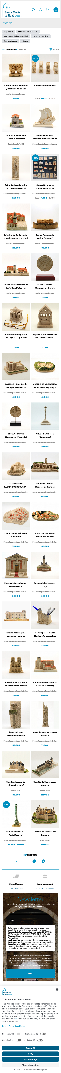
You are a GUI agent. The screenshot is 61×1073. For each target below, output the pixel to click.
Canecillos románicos (45, 85)
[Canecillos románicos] (45, 68)
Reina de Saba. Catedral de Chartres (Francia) (16, 186)
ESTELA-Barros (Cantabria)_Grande (45, 286)
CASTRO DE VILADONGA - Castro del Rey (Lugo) (45, 385)
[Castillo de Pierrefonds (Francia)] (45, 814)
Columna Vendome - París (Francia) (16, 833)
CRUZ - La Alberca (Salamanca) (45, 435)
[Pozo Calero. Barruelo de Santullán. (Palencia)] (16, 267)
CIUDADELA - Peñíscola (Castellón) (16, 535)
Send (30, 973)
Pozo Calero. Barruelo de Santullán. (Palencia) (16, 286)
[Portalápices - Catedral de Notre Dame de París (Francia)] (16, 665)
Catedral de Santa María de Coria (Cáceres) (44, 684)
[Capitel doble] (16, 68)
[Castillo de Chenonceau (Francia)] (45, 764)
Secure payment (45, 884)
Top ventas (8, 32)
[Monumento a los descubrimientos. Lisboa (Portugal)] (45, 118)
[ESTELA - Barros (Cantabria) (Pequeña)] (16, 416)
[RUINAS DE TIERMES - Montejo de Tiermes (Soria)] (45, 466)
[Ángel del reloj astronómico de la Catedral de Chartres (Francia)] (16, 715)
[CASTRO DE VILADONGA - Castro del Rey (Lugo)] (45, 367)
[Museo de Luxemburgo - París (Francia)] (16, 565)
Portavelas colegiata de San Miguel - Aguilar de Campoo (16, 336)
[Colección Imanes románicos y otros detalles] (45, 167)
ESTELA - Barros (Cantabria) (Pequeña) (16, 435)
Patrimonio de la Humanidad (16, 36)
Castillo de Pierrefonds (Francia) (45, 833)
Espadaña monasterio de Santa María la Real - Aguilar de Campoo (45, 336)
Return (22, 49)
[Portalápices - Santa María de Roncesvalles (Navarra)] (45, 615)
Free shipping (16, 884)
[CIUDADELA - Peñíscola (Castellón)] (16, 516)
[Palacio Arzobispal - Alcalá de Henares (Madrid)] (16, 615)
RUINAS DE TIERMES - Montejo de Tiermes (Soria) (45, 485)
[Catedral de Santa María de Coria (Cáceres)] (45, 665)
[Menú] (55, 9)
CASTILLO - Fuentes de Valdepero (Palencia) (16, 385)
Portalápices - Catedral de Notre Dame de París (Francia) (16, 684)
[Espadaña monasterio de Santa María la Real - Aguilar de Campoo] (45, 317)
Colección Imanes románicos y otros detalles (45, 186)
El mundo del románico (27, 32)
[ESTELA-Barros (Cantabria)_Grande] (45, 267)
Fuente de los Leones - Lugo (45, 584)
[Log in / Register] (40, 9)
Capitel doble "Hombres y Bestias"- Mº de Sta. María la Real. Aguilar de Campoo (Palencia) (16, 87)
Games (25, 41)
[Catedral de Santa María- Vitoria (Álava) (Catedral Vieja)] (16, 217)
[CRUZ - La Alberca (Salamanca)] (45, 416)
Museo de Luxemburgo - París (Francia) (16, 584)
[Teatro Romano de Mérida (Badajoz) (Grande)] (45, 217)
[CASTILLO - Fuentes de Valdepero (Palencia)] (16, 367)
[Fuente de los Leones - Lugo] (45, 565)
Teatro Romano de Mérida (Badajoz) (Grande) (45, 236)
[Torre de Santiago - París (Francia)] (45, 715)
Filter (56, 49)
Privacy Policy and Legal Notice (37, 965)
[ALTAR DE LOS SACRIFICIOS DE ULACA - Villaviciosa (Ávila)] (16, 466)
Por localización (10, 41)
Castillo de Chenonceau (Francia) (44, 783)
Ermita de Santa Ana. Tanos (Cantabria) (16, 137)
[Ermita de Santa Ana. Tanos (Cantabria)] (16, 118)
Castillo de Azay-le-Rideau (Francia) (16, 783)
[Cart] (47, 9)
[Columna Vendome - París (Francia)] (16, 814)
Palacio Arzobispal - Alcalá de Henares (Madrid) (16, 634)
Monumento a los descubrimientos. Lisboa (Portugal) (45, 137)
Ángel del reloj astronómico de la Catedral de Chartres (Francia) (16, 734)
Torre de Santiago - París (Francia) (45, 734)
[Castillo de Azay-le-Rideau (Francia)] (16, 764)
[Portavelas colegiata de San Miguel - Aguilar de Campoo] (16, 317)
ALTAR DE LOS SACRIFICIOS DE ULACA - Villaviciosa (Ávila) (16, 485)
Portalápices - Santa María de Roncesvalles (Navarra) (45, 634)
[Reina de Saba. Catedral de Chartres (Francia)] (16, 167)
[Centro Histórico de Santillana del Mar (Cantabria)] (45, 516)
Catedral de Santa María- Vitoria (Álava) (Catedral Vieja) (16, 236)
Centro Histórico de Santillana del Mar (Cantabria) (44, 535)
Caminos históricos (41, 36)
